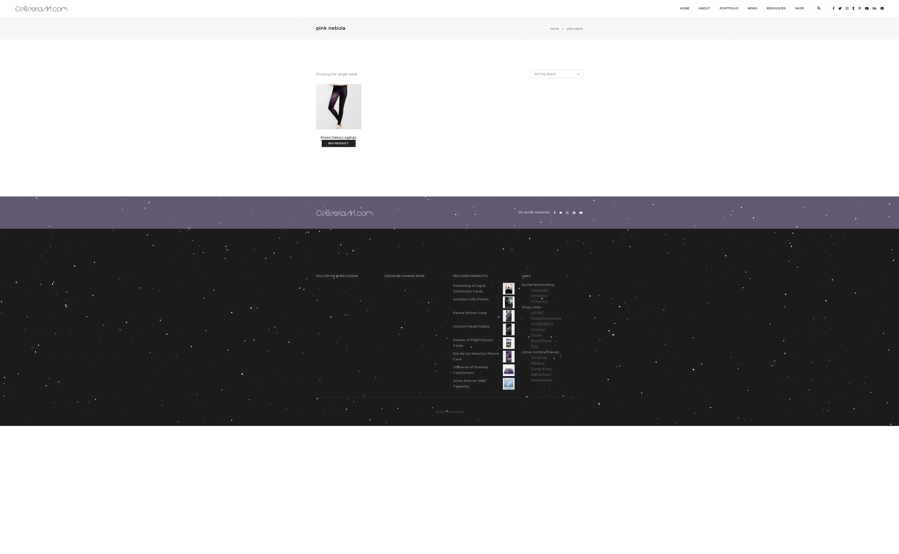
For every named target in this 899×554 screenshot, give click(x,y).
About (704, 8)
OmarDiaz (539, 358)
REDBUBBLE (542, 324)
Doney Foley (541, 369)
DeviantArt (540, 290)
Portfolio (729, 8)
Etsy (534, 346)
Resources (776, 8)
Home (685, 8)
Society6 (538, 330)
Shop (799, 8)
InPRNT (537, 313)
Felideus (538, 363)
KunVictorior (541, 375)
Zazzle (536, 335)
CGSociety (539, 301)
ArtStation (539, 296)
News (752, 8)
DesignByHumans (546, 318)
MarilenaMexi (542, 380)
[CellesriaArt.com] (41, 8)
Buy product (338, 143)
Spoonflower (541, 341)
